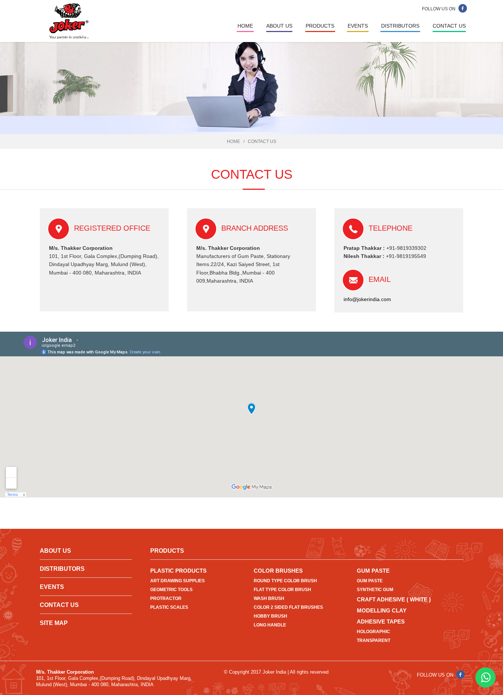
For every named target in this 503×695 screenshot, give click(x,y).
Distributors (400, 26)
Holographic (373, 631)
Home (245, 26)
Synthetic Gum (375, 589)
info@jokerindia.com (367, 299)
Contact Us (449, 26)
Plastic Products (178, 570)
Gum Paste (373, 570)
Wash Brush (269, 598)
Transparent (373, 640)
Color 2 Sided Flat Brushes (288, 607)
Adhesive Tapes (381, 621)
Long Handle (270, 625)
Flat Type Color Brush (282, 589)
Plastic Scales (169, 607)
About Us (279, 26)
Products (320, 26)
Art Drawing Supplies (177, 580)
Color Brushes (278, 570)
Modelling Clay (382, 610)
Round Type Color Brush (285, 580)
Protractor (166, 598)
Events (358, 26)
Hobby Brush (270, 616)
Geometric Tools (171, 589)
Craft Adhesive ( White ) (394, 599)
